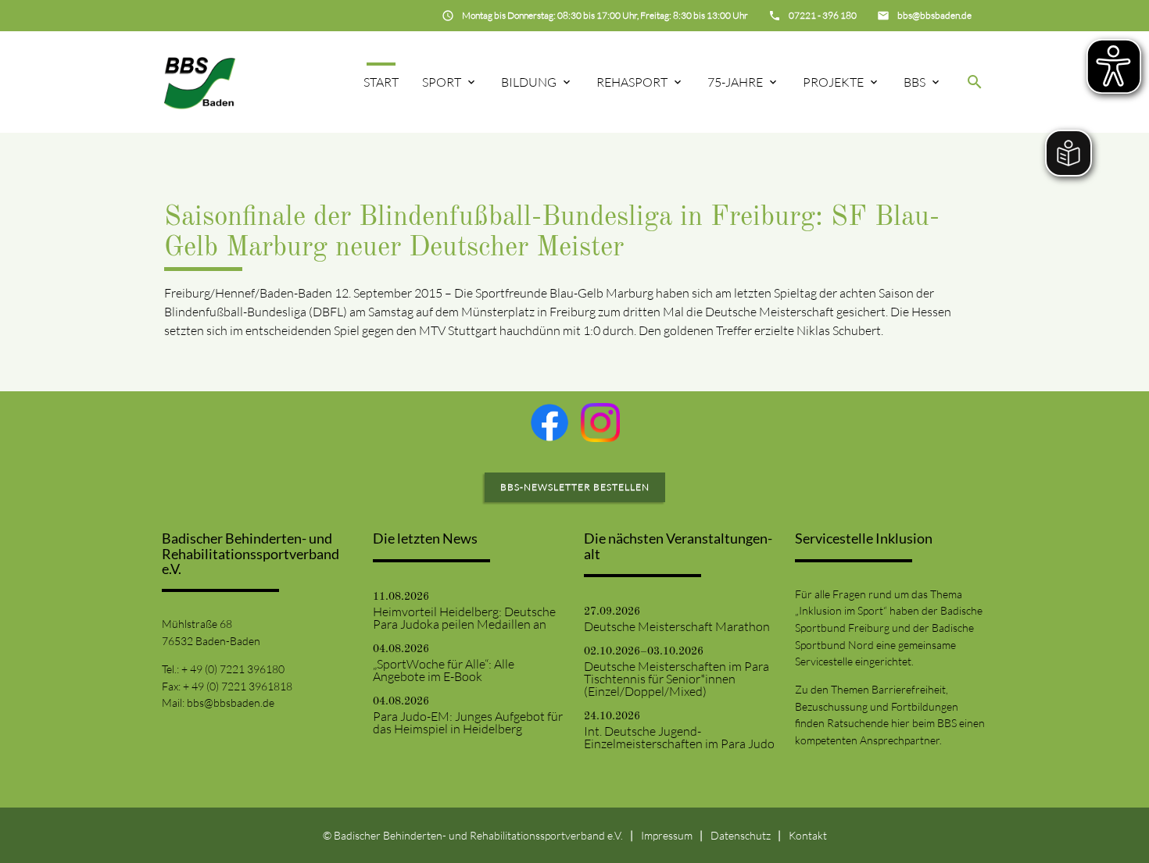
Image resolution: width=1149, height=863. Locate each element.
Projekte (833, 82)
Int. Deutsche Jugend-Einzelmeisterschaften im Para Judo (679, 737)
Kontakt (808, 835)
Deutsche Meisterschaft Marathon (677, 626)
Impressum (667, 835)
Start (381, 82)
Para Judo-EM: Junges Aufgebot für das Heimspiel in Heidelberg (468, 722)
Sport (441, 82)
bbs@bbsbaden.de (230, 702)
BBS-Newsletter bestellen (575, 487)
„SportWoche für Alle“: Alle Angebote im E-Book (443, 670)
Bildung (529, 82)
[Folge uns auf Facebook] (549, 422)
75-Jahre (735, 82)
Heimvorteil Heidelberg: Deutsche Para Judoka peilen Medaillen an (464, 617)
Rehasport (632, 82)
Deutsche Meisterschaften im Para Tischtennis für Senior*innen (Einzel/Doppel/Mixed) (676, 678)
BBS (914, 82)
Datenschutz (741, 835)
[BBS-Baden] (199, 81)
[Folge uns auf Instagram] (600, 422)
